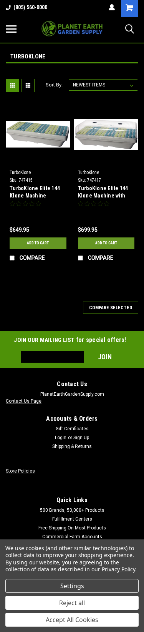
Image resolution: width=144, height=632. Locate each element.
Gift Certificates (72, 428)
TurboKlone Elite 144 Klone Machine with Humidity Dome (103, 192)
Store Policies (20, 471)
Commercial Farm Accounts (72, 536)
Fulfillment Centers (72, 519)
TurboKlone (20, 172)
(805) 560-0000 (30, 7)
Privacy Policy (118, 569)
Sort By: (54, 85)
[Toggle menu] (11, 28)
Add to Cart (38, 243)
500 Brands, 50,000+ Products (72, 510)
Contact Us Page (23, 401)
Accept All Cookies (72, 619)
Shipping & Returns (72, 446)
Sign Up (81, 437)
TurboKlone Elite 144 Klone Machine (35, 192)
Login (60, 437)
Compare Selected (110, 307)
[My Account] (112, 7)
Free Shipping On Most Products (72, 528)
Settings (72, 586)
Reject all (72, 603)
